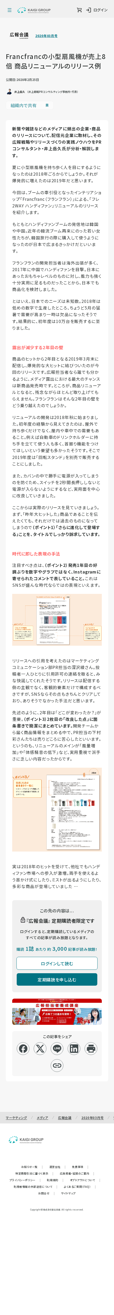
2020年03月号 (46, 36)
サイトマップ (68, 1193)
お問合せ (46, 1193)
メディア (42, 1117)
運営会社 (57, 1167)
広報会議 (65, 1117)
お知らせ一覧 (32, 1167)
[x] (40, 1048)
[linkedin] (74, 1048)
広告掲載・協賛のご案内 (77, 1173)
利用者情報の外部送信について (36, 1187)
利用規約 (55, 1180)
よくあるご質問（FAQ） (80, 1187)
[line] (57, 1048)
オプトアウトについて (85, 1180)
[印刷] (91, 1048)
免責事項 (80, 1167)
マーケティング (16, 1117)
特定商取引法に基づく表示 (34, 1173)
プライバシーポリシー (25, 1180)
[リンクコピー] (57, 1065)
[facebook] (23, 1048)
